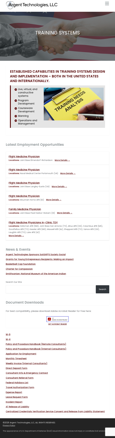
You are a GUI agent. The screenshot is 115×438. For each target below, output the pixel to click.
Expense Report (14, 392)
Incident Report (14, 401)
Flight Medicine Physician (24, 156)
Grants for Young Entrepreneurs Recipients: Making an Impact (40, 259)
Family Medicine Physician (25, 209)
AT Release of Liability (17, 406)
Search (102, 289)
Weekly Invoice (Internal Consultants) (26, 363)
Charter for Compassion (19, 268)
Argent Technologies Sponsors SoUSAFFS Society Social (36, 254)
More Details (61, 160)
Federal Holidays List (17, 382)
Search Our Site (14, 281)
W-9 (8, 334)
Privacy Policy (9, 425)
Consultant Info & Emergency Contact (27, 372)
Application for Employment (21, 353)
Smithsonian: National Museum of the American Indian (36, 273)
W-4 (8, 339)
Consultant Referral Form (20, 377)
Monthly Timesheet (16, 358)
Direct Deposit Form (16, 368)
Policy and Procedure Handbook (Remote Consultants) (36, 344)
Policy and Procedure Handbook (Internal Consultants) (36, 348)
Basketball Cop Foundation (21, 264)
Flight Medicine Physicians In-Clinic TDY (33, 222)
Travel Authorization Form (20, 387)
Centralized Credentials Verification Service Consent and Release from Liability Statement (55, 411)
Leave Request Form (17, 397)
